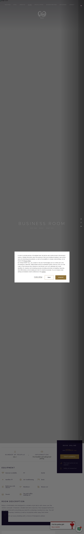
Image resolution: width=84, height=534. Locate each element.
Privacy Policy (27, 261)
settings (44, 271)
